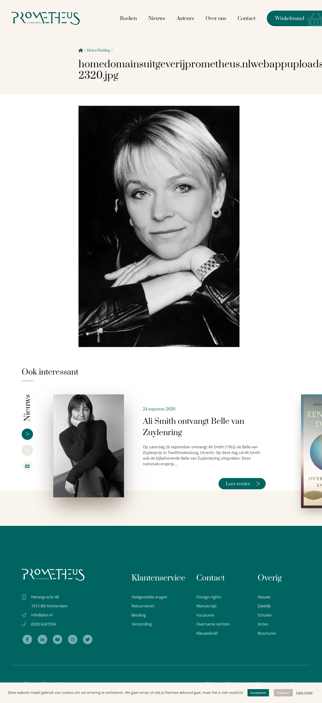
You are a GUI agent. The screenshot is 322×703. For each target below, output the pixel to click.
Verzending (142, 624)
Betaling (139, 615)
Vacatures (205, 615)
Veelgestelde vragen (149, 597)
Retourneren (143, 606)
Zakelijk (264, 606)
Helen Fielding (98, 50)
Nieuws (156, 18)
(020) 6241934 (43, 624)
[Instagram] (72, 639)
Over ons (216, 18)
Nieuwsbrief (207, 633)
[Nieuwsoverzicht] (27, 466)
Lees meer (304, 692)
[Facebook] (27, 639)
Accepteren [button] (258, 693)
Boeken (128, 18)
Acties (263, 624)
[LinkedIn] (42, 639)
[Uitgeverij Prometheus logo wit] (53, 575)
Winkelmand (285, 18)
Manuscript (206, 606)
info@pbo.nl (42, 614)
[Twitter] (87, 639)
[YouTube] (57, 639)
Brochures (267, 633)
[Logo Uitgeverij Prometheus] (45, 18)
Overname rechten (213, 624)
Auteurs (185, 18)
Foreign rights (208, 597)
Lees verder (243, 483)
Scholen (265, 615)
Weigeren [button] (283, 693)
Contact (247, 18)
